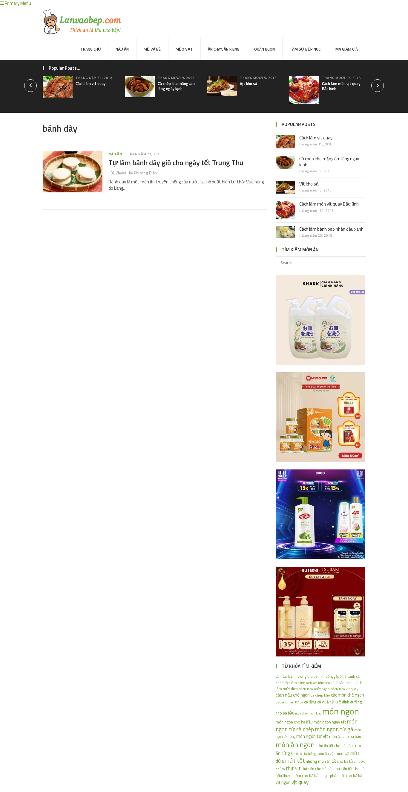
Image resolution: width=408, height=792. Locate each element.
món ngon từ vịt (312, 736)
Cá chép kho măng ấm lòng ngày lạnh (176, 86)
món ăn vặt (326, 753)
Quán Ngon (264, 49)
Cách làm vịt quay (90, 83)
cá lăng (310, 702)
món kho (315, 713)
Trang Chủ (90, 49)
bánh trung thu (300, 676)
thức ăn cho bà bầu (318, 769)
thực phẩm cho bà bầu (301, 776)
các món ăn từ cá (289, 702)
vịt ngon (283, 782)
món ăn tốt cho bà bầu (334, 746)
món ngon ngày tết (330, 722)
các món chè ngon (347, 694)
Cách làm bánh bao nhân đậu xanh (331, 229)
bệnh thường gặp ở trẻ (330, 676)
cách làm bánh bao (318, 682)
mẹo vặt (342, 753)
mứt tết (295, 760)
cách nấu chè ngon (293, 694)
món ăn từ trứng (305, 753)
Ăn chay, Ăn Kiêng (223, 49)
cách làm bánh (295, 682)
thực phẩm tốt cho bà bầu (342, 776)
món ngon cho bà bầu (294, 722)
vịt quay (300, 782)
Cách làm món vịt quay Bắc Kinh (341, 86)
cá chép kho (320, 695)
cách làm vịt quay (344, 689)
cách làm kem (342, 682)
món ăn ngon (295, 744)
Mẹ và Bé (152, 49)
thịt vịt (293, 768)
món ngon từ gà (334, 729)
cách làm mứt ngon (314, 689)
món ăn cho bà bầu (345, 736)
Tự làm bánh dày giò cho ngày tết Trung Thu (175, 162)
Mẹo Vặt (184, 49)
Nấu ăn (122, 49)
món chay (301, 713)
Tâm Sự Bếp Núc (305, 49)
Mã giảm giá (346, 49)
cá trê (335, 701)
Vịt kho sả (248, 83)
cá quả (323, 702)
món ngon (340, 711)
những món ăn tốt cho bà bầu (330, 761)
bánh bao (281, 676)
